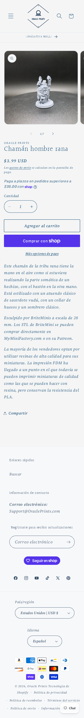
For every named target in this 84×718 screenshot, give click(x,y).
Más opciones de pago (42, 253)
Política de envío (23, 708)
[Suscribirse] (68, 542)
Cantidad (11, 196)
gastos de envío (20, 168)
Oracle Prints (37, 686)
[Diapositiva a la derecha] (53, 134)
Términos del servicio (63, 700)
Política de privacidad (50, 692)
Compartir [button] (18, 413)
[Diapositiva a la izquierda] (31, 134)
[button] (11, 16)
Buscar (15, 474)
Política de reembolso (26, 700)
